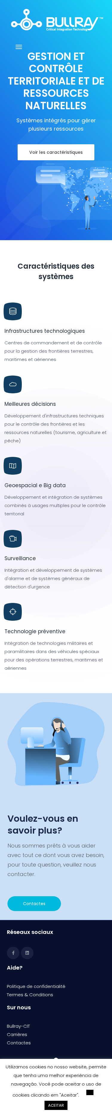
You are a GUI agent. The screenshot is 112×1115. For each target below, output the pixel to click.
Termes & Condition (29, 995)
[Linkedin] (27, 953)
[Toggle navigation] (18, 49)
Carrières (17, 1034)
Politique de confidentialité (36, 986)
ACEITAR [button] (56, 1105)
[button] (89, 1092)
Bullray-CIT (18, 1026)
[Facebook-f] (13, 953)
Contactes (34, 904)
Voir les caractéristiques (56, 152)
